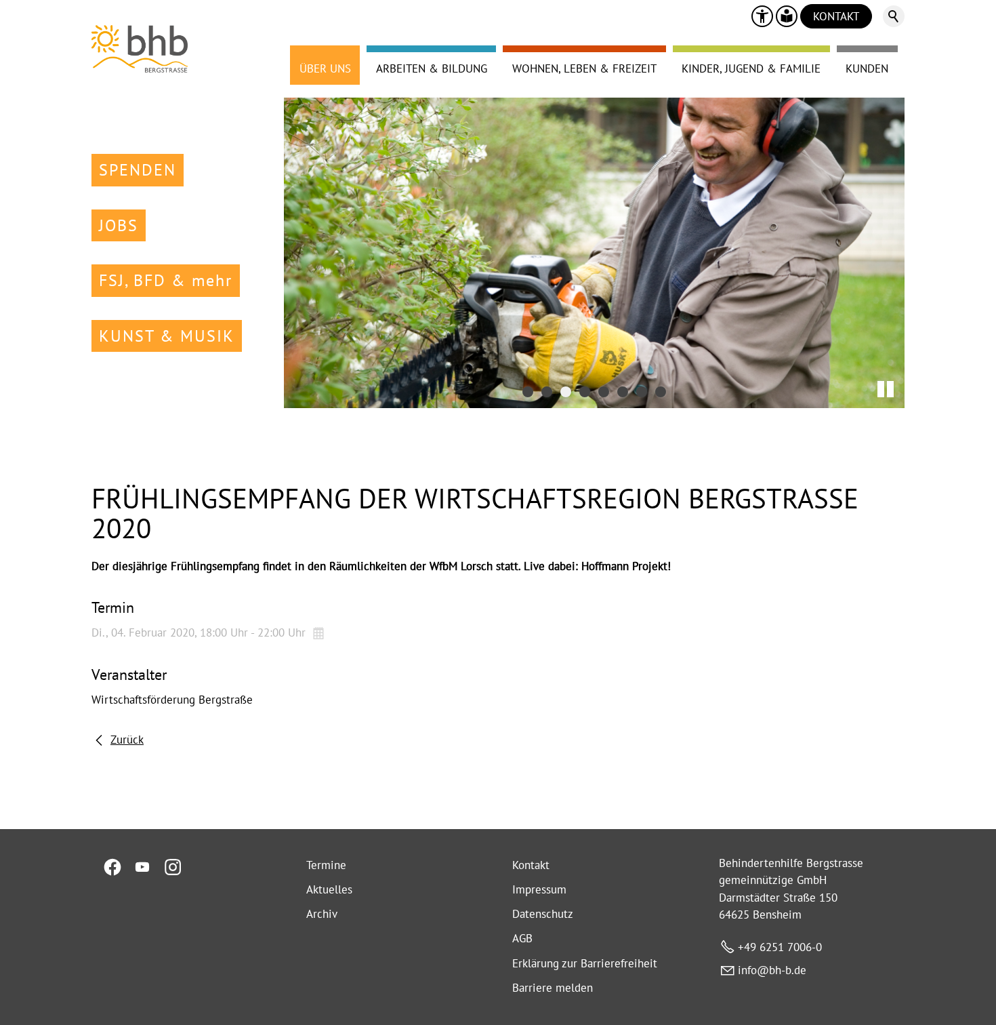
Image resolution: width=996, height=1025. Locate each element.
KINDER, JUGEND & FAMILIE (751, 68)
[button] (762, 16)
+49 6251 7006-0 (780, 947)
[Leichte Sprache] (786, 16)
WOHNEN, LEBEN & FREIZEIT (584, 68)
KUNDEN (867, 68)
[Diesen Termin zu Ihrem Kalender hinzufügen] (319, 632)
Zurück (127, 739)
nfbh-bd (770, 970)
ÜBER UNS (325, 68)
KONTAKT (836, 16)
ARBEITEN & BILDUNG (431, 68)
